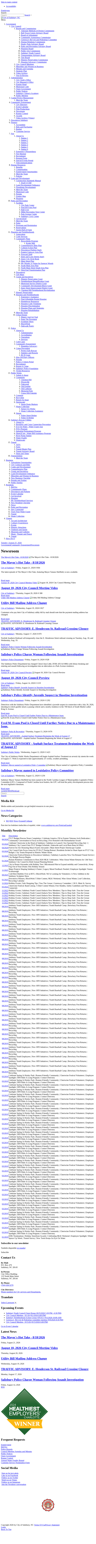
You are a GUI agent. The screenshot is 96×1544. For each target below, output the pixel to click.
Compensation (21, 169)
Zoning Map (21, 196)
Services (24, 339)
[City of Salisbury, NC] (10, 18)
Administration (17, 78)
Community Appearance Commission (36, 37)
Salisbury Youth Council (30, 53)
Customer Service (23, 131)
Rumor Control (22, 113)
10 (11, 791)
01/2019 (5, 1237)
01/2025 (5, 880)
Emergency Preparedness (26, 151)
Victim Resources (23, 371)
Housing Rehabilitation (30, 310)
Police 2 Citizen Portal (25, 362)
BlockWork (25, 324)
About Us (20, 136)
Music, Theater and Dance (21, 534)
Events (13, 525)
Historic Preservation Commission (34, 60)
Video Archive (22, 73)
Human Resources (18, 165)
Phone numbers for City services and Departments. (21, 1292)
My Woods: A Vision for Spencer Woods (37, 263)
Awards (19, 116)
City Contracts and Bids (20, 465)
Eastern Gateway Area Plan (32, 252)
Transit (13, 442)
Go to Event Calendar (9, 1326)
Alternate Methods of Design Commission (37, 31)
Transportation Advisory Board (33, 55)
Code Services (21, 237)
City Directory (21, 105)
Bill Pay (14, 487)
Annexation (20, 234)
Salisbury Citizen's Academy (27, 93)
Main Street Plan (27, 261)
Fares (18, 447)
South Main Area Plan (29, 266)
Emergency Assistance (30, 297)
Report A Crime (22, 366)
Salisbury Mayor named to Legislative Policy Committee (23, 765)
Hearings (19, 198)
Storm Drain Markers (29, 404)
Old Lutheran (26, 389)
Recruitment (21, 156)
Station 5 (24, 147)
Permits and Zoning (18, 480)
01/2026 (5, 861)
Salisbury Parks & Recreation (12, 731)
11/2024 (5, 883)
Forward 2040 (26, 254)
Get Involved (21, 219)
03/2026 (5, 851)
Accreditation (26, 335)
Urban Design (21, 315)
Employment (6, 1445)
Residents (10, 485)
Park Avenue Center (29, 214)
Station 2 (24, 140)
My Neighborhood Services (22, 500)
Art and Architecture (19, 521)
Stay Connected (17, 509)
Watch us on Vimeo (9, 1480)
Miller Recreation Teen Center (33, 212)
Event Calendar (22, 107)
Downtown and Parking (20, 492)
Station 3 (24, 143)
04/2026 (5, 848)
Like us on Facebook (10, 1475)
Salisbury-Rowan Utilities (21, 420)
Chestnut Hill (26, 380)
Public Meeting (22, 96)
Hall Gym (25, 210)
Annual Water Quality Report (12, 1460)
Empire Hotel (21, 84)
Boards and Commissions (26, 28)
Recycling (20, 398)
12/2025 (5, 865)
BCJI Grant (25, 355)
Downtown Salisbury (19, 120)
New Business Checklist (20, 478)
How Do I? (10, 538)
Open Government (23, 89)
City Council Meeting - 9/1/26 (26, 1315)
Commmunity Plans (19, 489)
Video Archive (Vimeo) (25, 118)
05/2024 (5, 887)
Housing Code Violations (31, 304)
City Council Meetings (25, 64)
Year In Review (22, 75)
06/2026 (5, 839)
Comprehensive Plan (19, 469)
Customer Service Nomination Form (15, 1463)
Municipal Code (22, 87)
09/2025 (5, 875)
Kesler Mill (30, 243)
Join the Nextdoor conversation (14, 1484)
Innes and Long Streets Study (32, 257)
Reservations (21, 228)
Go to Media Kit (7, 810)
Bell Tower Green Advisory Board (34, 33)
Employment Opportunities (26, 172)
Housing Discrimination (30, 306)
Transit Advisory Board (25, 451)
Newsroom (20, 111)
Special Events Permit (24, 160)
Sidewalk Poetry (27, 326)
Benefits (19, 167)
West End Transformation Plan (33, 270)
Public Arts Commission (30, 51)
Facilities (19, 203)
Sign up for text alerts (10, 1473)
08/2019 (5, 906)
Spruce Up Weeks (28, 409)
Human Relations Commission (33, 42)
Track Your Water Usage (20, 512)
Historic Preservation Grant (31, 279)
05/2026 (5, 844)
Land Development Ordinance (28, 185)
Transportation (16, 456)
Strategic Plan (21, 71)
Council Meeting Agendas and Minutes (16, 1451)
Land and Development (20, 178)
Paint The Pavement (29, 319)
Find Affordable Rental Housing (33, 299)
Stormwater (20, 402)
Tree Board (25, 58)
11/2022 (5, 890)
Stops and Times (22, 453)
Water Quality (21, 438)
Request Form (21, 158)
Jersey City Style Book (30, 259)
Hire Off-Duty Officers (25, 357)
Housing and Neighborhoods (27, 295)
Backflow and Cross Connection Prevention (33, 424)
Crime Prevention (23, 348)
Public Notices (22, 91)
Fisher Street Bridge (29, 415)
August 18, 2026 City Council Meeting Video (19, 583)
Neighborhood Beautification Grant (35, 281)
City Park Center (27, 205)
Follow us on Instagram (11, 1482)
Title (3, 836)
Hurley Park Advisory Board (32, 44)
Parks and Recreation (19, 201)
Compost (19, 395)
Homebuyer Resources (30, 301)
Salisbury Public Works (10, 752)
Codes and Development (20, 467)
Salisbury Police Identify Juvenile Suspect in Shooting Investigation (27, 687)
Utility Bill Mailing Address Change (15, 598)
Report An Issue (22, 400)
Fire (12, 134)
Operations (25, 337)
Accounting (20, 125)
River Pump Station (24, 436)
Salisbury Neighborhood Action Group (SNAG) (34, 1318)
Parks (18, 223)
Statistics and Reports (29, 353)
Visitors (9, 518)
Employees (5, 10)
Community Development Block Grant (36, 286)
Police (13, 328)
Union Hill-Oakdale (29, 393)
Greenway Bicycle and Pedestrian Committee (39, 40)
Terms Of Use (39, 1525)
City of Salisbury (7, 568)
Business (9, 460)
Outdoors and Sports (19, 530)
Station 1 (24, 138)
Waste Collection (22, 407)
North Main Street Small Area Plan (34, 268)
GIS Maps (20, 275)
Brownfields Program (29, 241)
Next (14, 791)
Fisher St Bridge (27, 418)
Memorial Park (27, 391)
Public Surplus (16, 483)
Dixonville (25, 382)
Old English (25, 386)
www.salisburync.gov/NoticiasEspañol (56, 825)
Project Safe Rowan (29, 351)
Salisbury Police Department (12, 660)
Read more (5, 580)
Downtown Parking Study (31, 250)
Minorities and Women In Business (30, 66)
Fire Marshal (21, 154)
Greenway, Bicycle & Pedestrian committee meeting (34, 1320)
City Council (16, 26)
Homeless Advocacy (29, 346)
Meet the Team (22, 100)
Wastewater (20, 440)
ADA (18, 445)
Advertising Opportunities (21, 462)
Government (11, 24)
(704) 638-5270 (7, 1285)
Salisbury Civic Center (30, 216)
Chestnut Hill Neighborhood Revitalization (38, 290)
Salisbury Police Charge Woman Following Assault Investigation (26, 647)
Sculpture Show (27, 322)
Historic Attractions (18, 527)
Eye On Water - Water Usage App (29, 427)
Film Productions (23, 109)
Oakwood (25, 384)
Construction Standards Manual (28, 181)
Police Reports (6, 1449)
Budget (19, 129)
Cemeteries (20, 377)
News (13, 505)
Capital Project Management (22, 98)
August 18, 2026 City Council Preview (16, 672)
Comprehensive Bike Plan (31, 245)
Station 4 (24, 145)
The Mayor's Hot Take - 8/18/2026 (14, 557)
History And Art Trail (29, 317)
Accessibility (11, 6)
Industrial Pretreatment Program (28, 431)
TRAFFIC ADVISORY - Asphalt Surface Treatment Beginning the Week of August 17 (35, 736)
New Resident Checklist (20, 503)
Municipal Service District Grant (34, 283)
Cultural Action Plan (29, 248)
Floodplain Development (26, 187)
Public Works (16, 373)
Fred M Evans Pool (28, 207)
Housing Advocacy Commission (34, 62)
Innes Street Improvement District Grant (36, 288)
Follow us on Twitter (10, 1478)
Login (3, 1527)
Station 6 (24, 149)
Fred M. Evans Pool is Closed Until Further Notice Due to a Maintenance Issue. (32, 715)
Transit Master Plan (23, 449)
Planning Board (27, 49)
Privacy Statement (52, 1525)
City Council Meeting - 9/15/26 (27, 1322)
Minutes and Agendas (24, 69)
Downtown (20, 272)
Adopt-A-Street (22, 375)
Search (27, 15)
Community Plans (23, 239)
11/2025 (5, 870)
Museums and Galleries (20, 532)
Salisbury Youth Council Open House (33, 1313)
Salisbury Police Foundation (27, 368)
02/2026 (5, 856)
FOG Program (21, 429)
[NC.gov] (10, 1523)
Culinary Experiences (19, 523)
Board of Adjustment (29, 35)
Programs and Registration (26, 225)
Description (13, 836)
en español (21, 1248)
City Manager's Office (25, 82)
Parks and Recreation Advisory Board (36, 46)
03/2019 (5, 1076)
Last (17, 791)
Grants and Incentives (24, 277)
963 (7, 821)
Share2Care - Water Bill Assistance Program (33, 433)
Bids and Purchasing (24, 127)
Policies (19, 176)
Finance (14, 122)
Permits (19, 194)
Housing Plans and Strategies (32, 308)
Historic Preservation (24, 292)
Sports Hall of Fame (24, 230)
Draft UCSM (26, 183)
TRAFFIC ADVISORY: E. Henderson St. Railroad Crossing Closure (28, 621)
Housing (14, 498)
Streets (18, 413)
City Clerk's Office (23, 80)
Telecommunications (24, 163)
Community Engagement (21, 102)
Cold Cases (20, 342)
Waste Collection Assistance (32, 411)
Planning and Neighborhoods (22, 232)
